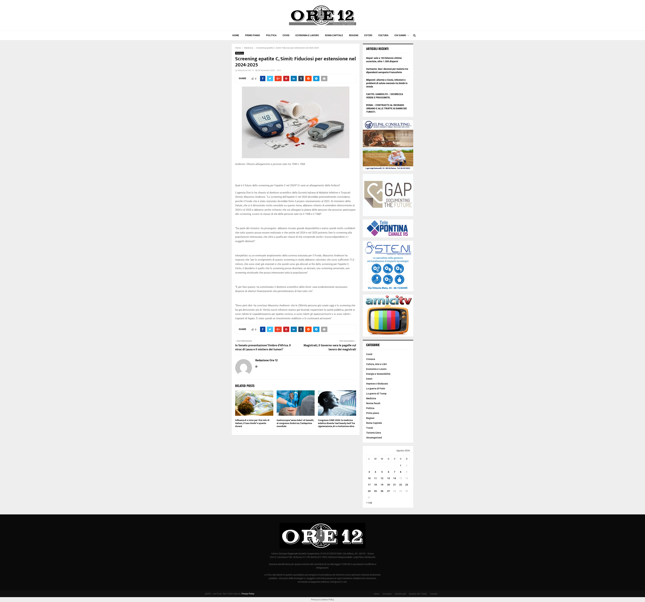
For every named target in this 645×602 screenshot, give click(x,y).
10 (369, 478)
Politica (271, 35)
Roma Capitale (334, 35)
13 (388, 478)
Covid (286, 35)
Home (235, 35)
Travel (369, 427)
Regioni (353, 35)
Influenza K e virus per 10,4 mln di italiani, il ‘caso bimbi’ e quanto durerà (252, 423)
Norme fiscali (373, 403)
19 (382, 484)
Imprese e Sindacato (377, 383)
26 (382, 491)
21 (394, 484)
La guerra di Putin (375, 388)
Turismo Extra (373, 432)
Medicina (239, 53)
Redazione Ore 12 (246, 70)
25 (375, 491)
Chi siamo (400, 35)
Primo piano (252, 35)
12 (382, 478)
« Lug (369, 502)
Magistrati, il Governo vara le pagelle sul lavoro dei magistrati (330, 347)
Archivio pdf (400, 594)
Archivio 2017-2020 (418, 594)
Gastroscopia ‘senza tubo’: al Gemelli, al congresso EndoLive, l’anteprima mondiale (295, 423)
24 (369, 491)
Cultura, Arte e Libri (376, 364)
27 (388, 491)
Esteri (368, 35)
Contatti (433, 594)
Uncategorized (374, 437)
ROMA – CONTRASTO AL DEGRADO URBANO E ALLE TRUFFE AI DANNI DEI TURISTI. (386, 108)
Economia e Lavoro (307, 35)
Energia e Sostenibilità (378, 374)
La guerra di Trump (376, 393)
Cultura (383, 35)
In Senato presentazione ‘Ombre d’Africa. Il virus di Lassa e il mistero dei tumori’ (263, 347)
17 (369, 484)
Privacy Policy (248, 594)
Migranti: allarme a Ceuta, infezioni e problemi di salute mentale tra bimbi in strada (386, 83)
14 (394, 478)
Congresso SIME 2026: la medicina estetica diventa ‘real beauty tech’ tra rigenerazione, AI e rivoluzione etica (336, 423)
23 (406, 484)
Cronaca (370, 359)
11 (375, 478)
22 (400, 484)
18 (375, 484)
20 (388, 484)
